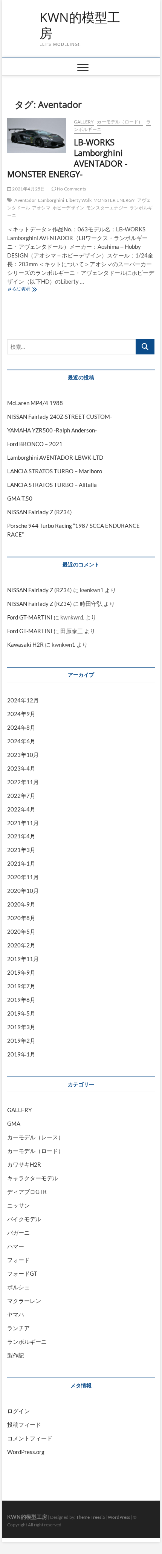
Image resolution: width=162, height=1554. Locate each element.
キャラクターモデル (32, 1178)
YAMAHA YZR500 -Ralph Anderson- (52, 430)
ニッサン (18, 1205)
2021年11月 (23, 822)
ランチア (18, 1328)
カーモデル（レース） (35, 1137)
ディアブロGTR (27, 1191)
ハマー (15, 1246)
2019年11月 (23, 958)
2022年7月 (21, 795)
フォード (18, 1259)
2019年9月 (21, 972)
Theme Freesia (90, 1517)
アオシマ (41, 208)
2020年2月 (21, 945)
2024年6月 (21, 741)
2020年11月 (23, 877)
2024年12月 (23, 700)
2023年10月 (23, 754)
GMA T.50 (19, 498)
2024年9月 (21, 713)
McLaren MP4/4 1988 (35, 402)
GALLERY (84, 122)
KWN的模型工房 (80, 25)
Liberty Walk (78, 200)
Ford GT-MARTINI (29, 617)
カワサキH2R (24, 1164)
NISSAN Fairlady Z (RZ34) (39, 512)
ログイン (18, 1410)
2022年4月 (21, 809)
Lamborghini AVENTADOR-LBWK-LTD (55, 457)
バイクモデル (24, 1218)
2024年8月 (21, 727)
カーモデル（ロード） (120, 122)
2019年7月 (21, 986)
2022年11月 (23, 782)
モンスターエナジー (107, 208)
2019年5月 (21, 1013)
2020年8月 (21, 917)
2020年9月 (21, 904)
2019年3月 (21, 1027)
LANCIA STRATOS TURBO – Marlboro (54, 471)
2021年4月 (21, 836)
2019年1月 (21, 1054)
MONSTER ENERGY (114, 200)
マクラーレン (24, 1300)
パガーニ (18, 1232)
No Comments (71, 189)
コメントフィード (29, 1438)
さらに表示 (30, 289)
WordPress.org (25, 1451)
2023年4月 (21, 768)
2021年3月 (21, 849)
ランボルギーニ (27, 1341)
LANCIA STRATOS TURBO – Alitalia (52, 484)
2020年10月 (23, 890)
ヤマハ (15, 1314)
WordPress (119, 1517)
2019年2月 (21, 1040)
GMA (13, 1123)
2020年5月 (21, 931)
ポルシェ (18, 1287)
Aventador (25, 200)
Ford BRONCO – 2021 (35, 443)
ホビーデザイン (68, 208)
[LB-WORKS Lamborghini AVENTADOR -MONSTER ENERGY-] (36, 135)
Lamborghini (51, 200)
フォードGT (22, 1273)
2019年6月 (21, 999)
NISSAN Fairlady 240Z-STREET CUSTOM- (59, 416)
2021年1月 (21, 863)
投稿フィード (24, 1424)
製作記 (15, 1355)
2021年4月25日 (28, 189)
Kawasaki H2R (25, 644)
